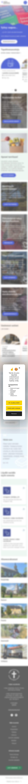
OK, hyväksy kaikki (13, 403)
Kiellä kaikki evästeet (14, 408)
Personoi (14, 413)
